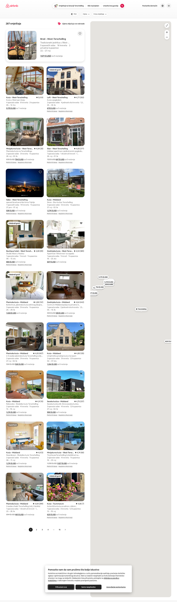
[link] (25, 530)
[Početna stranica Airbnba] (12, 6)
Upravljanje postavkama (116, 587)
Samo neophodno (88, 587)
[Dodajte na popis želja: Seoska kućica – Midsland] (81, 373)
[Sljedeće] (65, 530)
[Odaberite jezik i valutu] (162, 5)
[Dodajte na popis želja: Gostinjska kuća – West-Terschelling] (81, 223)
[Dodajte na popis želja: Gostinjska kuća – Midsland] (81, 274)
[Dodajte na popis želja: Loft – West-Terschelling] (81, 70)
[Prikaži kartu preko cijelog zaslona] (166, 25)
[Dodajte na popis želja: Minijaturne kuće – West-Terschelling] (40, 121)
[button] (45, 56)
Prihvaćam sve (61, 587)
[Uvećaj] (166, 32)
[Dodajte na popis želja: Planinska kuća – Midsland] (40, 274)
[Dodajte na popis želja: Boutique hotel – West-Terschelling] (40, 223)
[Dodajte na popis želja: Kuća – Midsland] (81, 172)
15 (59, 530)
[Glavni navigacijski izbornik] (168, 5)
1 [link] (30, 530)
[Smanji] (166, 37)
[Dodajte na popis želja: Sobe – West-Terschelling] (40, 172)
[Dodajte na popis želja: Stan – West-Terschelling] (81, 121)
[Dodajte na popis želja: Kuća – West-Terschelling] (40, 70)
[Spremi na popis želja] (80, 33)
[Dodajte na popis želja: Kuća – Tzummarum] (81, 476)
